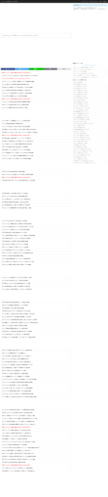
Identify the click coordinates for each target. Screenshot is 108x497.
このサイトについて (85, 1)
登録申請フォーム (95, 8)
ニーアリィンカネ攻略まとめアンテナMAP (9, 1)
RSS (100, 1)
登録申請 (104, 1)
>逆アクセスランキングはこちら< (90, 65)
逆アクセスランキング (94, 1)
